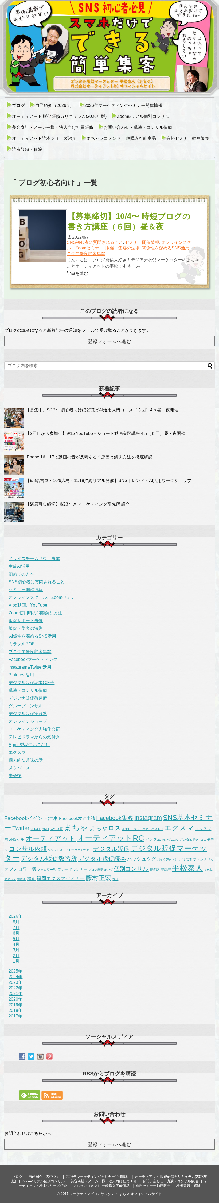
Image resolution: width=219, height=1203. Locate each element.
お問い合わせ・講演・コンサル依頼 (138, 127)
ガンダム (153, 839)
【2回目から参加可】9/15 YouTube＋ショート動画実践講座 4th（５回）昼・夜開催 (105, 433)
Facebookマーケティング (33, 659)
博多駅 (154, 870)
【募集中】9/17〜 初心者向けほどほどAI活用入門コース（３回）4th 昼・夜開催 (102, 410)
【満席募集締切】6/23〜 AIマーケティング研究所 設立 (78, 504)
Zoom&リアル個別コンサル (143, 116)
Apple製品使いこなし (29, 744)
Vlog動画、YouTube (28, 605)
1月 (16, 961)
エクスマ (17, 752)
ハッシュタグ (141, 859)
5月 (16, 938)
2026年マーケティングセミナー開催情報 (123, 105)
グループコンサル (26, 706)
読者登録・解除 (27, 149)
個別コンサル (131, 869)
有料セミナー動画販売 (187, 138)
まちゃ (76, 827)
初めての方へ (21, 574)
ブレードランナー (72, 869)
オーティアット (51, 838)
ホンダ (108, 869)
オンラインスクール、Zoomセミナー (44, 597)
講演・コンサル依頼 (28, 690)
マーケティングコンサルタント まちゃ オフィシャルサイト (115, 1194)
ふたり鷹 (56, 829)
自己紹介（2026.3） (54, 105)
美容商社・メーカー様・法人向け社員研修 (52, 127)
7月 (16, 927)
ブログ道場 (95, 869)
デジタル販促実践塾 (28, 713)
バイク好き (164, 859)
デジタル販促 (111, 849)
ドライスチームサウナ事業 (34, 558)
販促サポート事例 (26, 620)
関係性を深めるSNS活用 (165, 248)
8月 (16, 922)
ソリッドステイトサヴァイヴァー (70, 849)
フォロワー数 (46, 870)
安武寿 (166, 869)
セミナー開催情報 (142, 242)
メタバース (19, 768)
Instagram (148, 817)
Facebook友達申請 (77, 818)
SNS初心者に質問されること (95, 242)
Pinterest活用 (21, 675)
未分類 (15, 775)
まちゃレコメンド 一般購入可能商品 (121, 138)
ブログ (18, 105)
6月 (16, 933)
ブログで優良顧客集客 (30, 651)
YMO (45, 829)
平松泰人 (187, 868)
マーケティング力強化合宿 (34, 729)
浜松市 (21, 879)
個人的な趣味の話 (26, 760)
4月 (16, 944)
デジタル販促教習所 (49, 858)
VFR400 (35, 829)
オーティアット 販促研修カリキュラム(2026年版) (59, 116)
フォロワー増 (22, 869)
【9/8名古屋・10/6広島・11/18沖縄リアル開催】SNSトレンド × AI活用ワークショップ (108, 480)
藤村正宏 (98, 877)
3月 (16, 950)
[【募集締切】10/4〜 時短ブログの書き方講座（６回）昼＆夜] (42, 236)
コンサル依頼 (28, 848)
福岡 (31, 878)
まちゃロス (105, 827)
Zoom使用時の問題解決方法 (35, 613)
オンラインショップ (28, 721)
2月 (16, 955)
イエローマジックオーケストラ (142, 829)
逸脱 (115, 879)
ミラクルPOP (22, 644)
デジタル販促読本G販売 (31, 682)
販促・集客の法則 (122, 248)
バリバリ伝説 (182, 859)
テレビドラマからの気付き (34, 737)
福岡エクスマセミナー (61, 878)
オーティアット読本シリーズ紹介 (44, 138)
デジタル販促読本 (102, 858)
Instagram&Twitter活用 (30, 667)
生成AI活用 (19, 566)
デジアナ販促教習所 (28, 698)
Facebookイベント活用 (31, 818)
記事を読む (77, 273)
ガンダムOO (170, 839)
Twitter (20, 828)
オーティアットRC (110, 838)
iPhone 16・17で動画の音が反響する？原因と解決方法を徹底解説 (89, 457)
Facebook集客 (114, 818)
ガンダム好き (189, 840)
